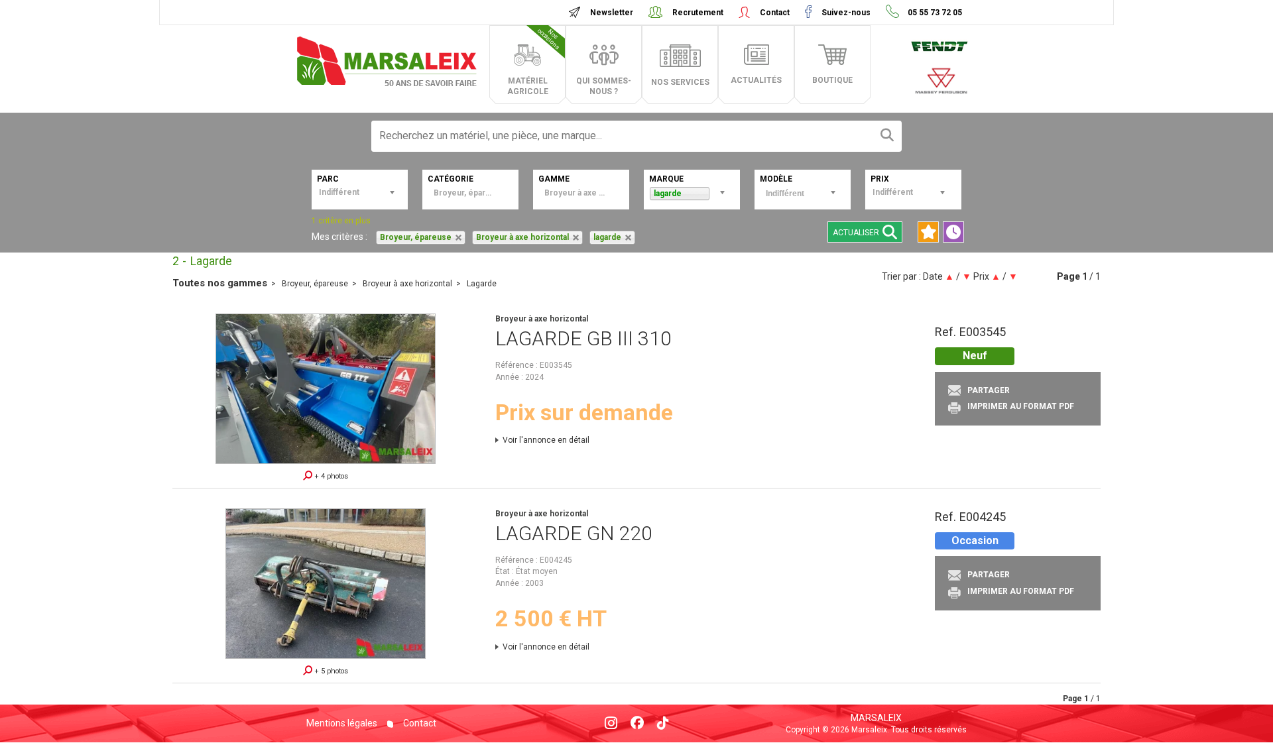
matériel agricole (534, 61)
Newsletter (611, 12)
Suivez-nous (846, 12)
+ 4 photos (330, 476)
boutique (832, 80)
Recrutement (697, 12)
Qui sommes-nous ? (603, 86)
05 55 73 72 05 (934, 12)
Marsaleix (876, 718)
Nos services (680, 82)
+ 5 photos (330, 671)
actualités (756, 80)
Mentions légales (341, 723)
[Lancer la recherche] (887, 136)
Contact (775, 12)
